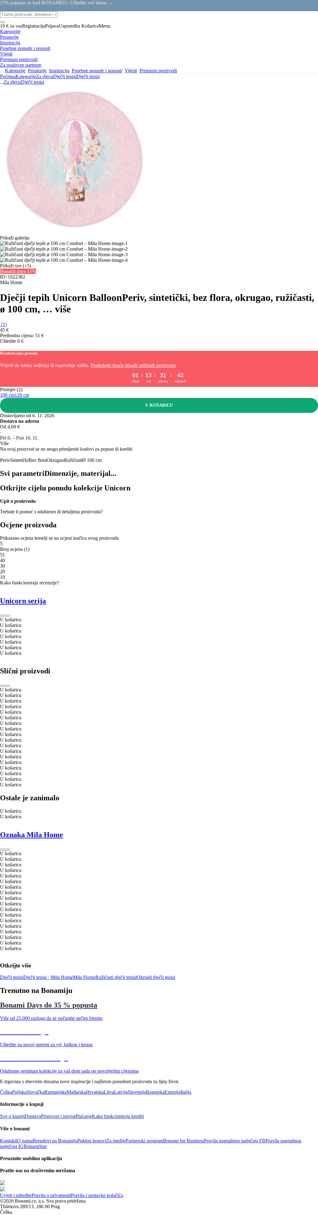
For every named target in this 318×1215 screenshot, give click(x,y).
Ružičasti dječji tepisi (116, 977)
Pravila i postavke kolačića (97, 1195)
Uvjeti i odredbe (16, 1195)
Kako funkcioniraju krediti (118, 1116)
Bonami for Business (183, 1140)
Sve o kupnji (12, 1116)
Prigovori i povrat (58, 1116)
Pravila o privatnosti (51, 1195)
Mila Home (84, 977)
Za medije (116, 1140)
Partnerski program (144, 1140)
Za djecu (44, 76)
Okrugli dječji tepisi (156, 977)
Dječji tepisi (88, 76)
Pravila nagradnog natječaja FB (235, 1140)
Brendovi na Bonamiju (55, 1140)
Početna (8, 76)
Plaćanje (83, 1116)
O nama (25, 1140)
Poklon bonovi (91, 1140)
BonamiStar (35, 1146)
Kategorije (26, 76)
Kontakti (8, 1140)
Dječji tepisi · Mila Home (48, 977)
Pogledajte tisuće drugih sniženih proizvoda (133, 365)
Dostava (33, 1116)
